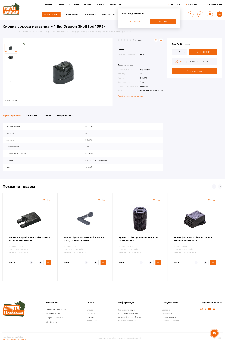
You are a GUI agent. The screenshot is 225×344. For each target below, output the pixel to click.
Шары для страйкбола (128, 314)
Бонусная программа (127, 321)
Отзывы (88, 4)
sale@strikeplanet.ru (54, 318)
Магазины (72, 14)
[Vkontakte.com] (201, 309)
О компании (47, 4)
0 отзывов (137, 40)
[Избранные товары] (210, 14)
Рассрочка (74, 4)
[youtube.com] (209, 309)
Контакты (108, 14)
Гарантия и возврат (170, 321)
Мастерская (115, 4)
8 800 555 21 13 (194, 4)
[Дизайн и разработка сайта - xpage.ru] (217, 339)
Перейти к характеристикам (130, 96)
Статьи (61, 4)
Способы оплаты (169, 317)
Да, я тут (163, 21)
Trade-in (100, 4)
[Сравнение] (200, 14)
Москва (174, 4)
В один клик (196, 71)
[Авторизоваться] (190, 14)
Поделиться (11, 101)
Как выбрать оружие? (127, 310)
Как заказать (167, 314)
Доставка (89, 14)
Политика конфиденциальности (14, 339)
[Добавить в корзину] (48, 262)
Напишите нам (215, 4)
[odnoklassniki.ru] (205, 309)
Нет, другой (135, 21)
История (90, 317)
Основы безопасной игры (129, 317)
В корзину (205, 52)
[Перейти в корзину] (219, 14)
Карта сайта (92, 321)
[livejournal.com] (213, 309)
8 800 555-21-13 (53, 314)
